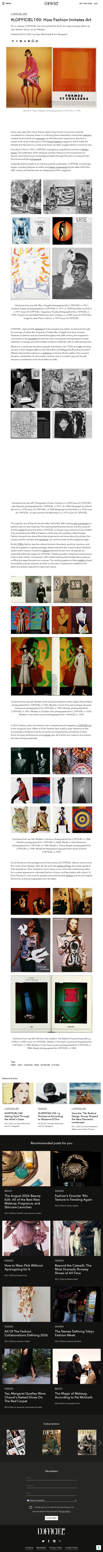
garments (43, 539)
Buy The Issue (86, 4)
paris (36, 1065)
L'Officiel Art (19, 14)
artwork (45, 1065)
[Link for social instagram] (54, 1541)
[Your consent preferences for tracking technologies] (98, 1547)
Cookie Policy (71, 1547)
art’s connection (81, 523)
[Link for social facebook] (48, 1541)
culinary (47, 735)
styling (56, 1065)
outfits (81, 560)
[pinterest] (21, 41)
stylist (21, 530)
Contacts (29, 1547)
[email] (13, 41)
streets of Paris (64, 866)
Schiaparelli (35, 159)
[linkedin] (25, 41)
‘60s (80, 346)
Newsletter (41, 1547)
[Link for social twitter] (43, 1541)
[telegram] (37, 41)
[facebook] (17, 41)
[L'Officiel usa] (51, 4)
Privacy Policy (65, 1511)
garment (87, 135)
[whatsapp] (33, 41)
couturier (40, 138)
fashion (46, 550)
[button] (100, 1443)
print (13, 1065)
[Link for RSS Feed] (60, 1541)
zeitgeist (39, 329)
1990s (20, 544)
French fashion (54, 141)
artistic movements (58, 167)
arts (20, 1065)
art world (32, 338)
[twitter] (29, 41)
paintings (47, 353)
